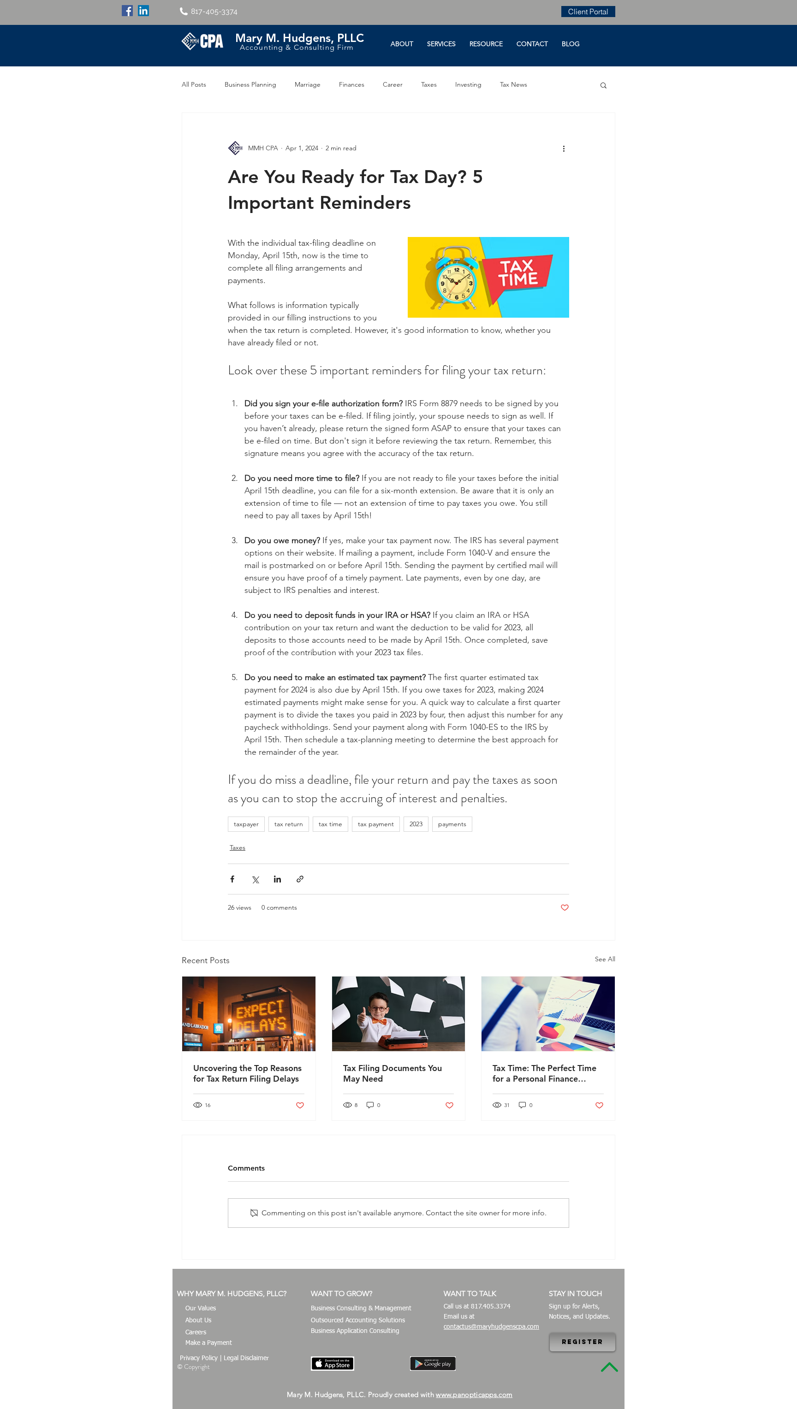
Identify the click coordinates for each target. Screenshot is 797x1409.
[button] (603, 85)
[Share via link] (300, 879)
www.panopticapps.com (474, 1394)
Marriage (308, 84)
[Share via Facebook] (232, 879)
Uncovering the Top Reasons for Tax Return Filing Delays (247, 1073)
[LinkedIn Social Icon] (143, 10)
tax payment (376, 824)
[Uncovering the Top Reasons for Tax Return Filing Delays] (248, 1014)
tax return (288, 824)
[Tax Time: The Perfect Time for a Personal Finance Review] (548, 1014)
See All (605, 959)
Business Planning (250, 84)
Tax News (513, 84)
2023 (416, 824)
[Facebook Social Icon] (127, 10)
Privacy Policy (199, 1358)
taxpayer (246, 824)
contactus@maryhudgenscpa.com (491, 1327)
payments (452, 824)
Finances (351, 84)
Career (393, 84)
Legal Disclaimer (246, 1358)
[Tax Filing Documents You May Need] (398, 1014)
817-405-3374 (214, 11)
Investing (468, 84)
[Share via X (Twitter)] (254, 879)
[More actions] (563, 148)
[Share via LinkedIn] (277, 879)
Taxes (429, 84)
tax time (330, 824)
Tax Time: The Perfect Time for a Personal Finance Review (544, 1073)
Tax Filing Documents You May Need (392, 1073)
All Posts (194, 84)
